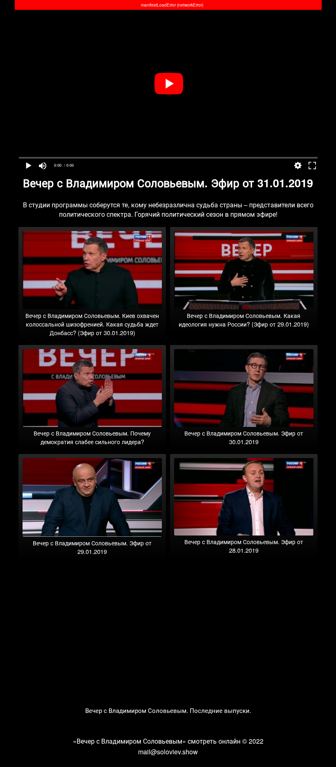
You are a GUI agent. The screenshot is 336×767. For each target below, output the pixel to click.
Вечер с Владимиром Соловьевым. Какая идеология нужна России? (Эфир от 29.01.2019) (244, 319)
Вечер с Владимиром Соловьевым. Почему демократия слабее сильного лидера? (92, 437)
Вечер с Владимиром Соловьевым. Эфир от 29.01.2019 (92, 547)
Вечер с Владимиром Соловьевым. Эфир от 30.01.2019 (243, 437)
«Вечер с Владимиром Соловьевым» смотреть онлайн (157, 741)
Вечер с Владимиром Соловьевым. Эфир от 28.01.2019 (243, 545)
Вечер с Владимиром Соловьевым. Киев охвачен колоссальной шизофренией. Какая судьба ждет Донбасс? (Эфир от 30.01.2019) (92, 324)
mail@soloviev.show (168, 751)
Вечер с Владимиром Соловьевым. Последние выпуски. (168, 710)
